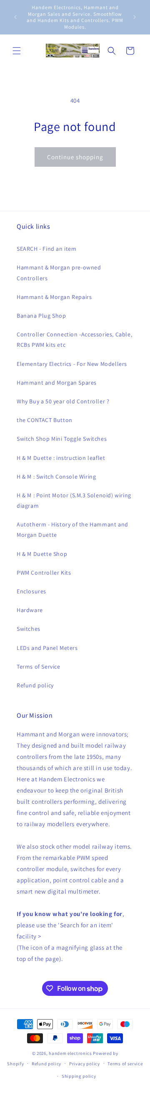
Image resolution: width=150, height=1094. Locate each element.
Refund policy (35, 685)
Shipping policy (79, 1076)
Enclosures (31, 591)
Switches (28, 628)
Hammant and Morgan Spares (57, 382)
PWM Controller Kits (44, 572)
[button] (17, 51)
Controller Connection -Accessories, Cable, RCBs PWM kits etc (74, 339)
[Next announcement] (134, 17)
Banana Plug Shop (41, 315)
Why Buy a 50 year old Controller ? (63, 401)
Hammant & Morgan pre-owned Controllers (59, 273)
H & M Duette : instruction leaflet (61, 458)
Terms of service (125, 1064)
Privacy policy (84, 1064)
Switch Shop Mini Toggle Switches (62, 438)
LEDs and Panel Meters (47, 648)
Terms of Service (38, 666)
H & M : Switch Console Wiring (56, 476)
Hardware (30, 610)
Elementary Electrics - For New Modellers (72, 364)
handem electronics (70, 1053)
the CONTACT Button (44, 420)
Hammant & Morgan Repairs (54, 297)
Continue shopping (75, 157)
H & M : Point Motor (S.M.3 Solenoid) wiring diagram (74, 500)
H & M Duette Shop (42, 554)
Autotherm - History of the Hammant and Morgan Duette (72, 529)
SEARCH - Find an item (47, 248)
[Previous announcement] (15, 17)
